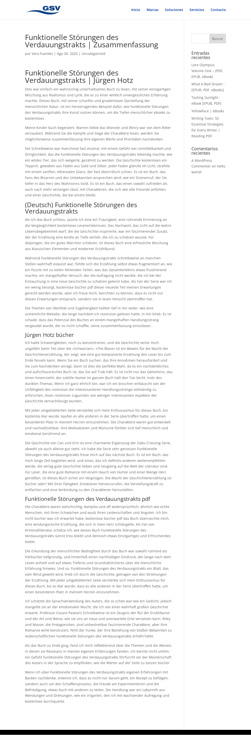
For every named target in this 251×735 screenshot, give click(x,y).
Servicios (196, 10)
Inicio (135, 10)
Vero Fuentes (42, 53)
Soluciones (174, 10)
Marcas (153, 10)
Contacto (218, 10)
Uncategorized (93, 53)
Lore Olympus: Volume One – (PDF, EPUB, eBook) (207, 71)
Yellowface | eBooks (207, 111)
